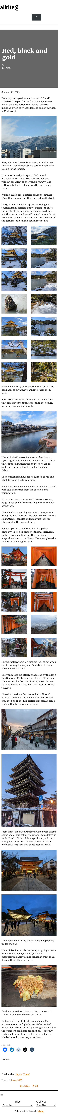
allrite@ (10, 7)
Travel (26, 1074)
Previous (25, 1086)
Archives (41, 1101)
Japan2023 (16, 1080)
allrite (40, 1111)
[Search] (36, 17)
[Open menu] (1, 1095)
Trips (18, 1101)
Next (35, 1086)
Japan (18, 1074)
